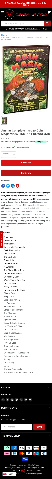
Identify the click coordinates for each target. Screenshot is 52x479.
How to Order (33, 465)
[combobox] (22, 23)
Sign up (39, 427)
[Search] (47, 23)
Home (4, 35)
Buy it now (26, 173)
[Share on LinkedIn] (13, 186)
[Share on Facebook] (3, 186)
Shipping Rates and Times (15, 468)
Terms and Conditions (32, 470)
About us (22, 465)
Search (13, 465)
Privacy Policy (16, 470)
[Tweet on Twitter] (8, 186)
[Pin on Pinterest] (17, 186)
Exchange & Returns (36, 468)
